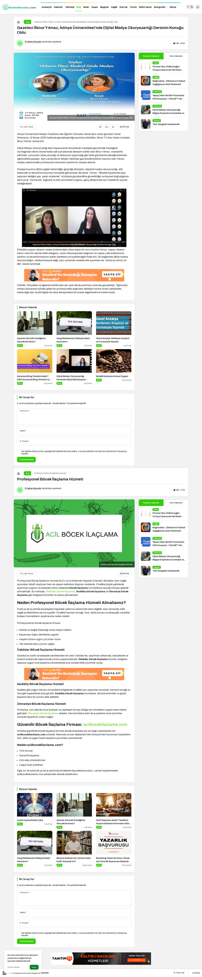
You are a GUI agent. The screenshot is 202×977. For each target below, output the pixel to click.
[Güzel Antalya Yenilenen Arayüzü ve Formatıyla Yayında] (113, 329)
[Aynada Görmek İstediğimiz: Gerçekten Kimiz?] (34, 329)
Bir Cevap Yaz (26, 397)
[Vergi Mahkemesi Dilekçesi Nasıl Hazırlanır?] (74, 329)
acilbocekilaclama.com (105, 724)
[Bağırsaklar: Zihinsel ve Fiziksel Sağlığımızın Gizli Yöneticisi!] (163, 81)
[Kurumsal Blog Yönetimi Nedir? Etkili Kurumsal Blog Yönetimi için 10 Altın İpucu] (34, 367)
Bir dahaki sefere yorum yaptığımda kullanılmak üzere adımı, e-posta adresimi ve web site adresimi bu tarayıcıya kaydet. (74, 452)
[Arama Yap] (198, 7)
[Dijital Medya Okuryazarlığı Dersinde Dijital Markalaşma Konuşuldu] (74, 367)
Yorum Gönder (26, 460)
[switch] (190, 7)
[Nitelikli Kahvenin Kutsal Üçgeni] (113, 367)
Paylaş (197, 973)
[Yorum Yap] (100, 127)
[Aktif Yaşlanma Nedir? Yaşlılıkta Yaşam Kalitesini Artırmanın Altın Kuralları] (113, 811)
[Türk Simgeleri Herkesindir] (163, 124)
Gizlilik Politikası (13, 967)
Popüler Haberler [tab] (151, 56)
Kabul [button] (34, 967)
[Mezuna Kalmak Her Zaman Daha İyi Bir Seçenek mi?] (74, 849)
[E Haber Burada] (19, 6)
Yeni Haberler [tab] (175, 56)
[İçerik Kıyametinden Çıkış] (34, 811)
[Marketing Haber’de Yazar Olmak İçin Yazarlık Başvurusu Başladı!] (113, 849)
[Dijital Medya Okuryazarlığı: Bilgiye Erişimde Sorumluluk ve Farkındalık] (163, 110)
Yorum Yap (179, 973)
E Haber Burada (33, 42)
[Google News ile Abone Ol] (26, 126)
